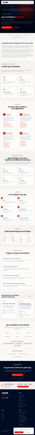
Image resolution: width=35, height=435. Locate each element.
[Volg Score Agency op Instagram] (4, 398)
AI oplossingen (21, 400)
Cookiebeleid (26, 430)
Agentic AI (20, 401)
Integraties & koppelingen (22, 405)
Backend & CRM (21, 406)
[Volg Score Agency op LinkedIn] (2, 398)
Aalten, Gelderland (17, 345)
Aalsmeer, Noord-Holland (28, 343)
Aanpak (2, 414)
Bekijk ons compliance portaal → (23, 386)
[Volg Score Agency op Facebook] (7, 398)
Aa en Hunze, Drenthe (18, 343)
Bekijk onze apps (16, 27)
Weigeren (28, 432)
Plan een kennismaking (17, 374)
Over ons (2, 415)
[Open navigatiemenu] (32, 2)
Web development (21, 396)
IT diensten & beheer (22, 403)
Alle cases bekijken (29, 296)
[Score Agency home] (5, 2)
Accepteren (19, 432)
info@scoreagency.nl (21, 378)
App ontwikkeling (21, 395)
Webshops (20, 398)
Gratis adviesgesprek (6, 27)
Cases (2, 412)
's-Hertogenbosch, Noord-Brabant (8, 343)
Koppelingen (3, 417)
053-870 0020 (13, 378)
